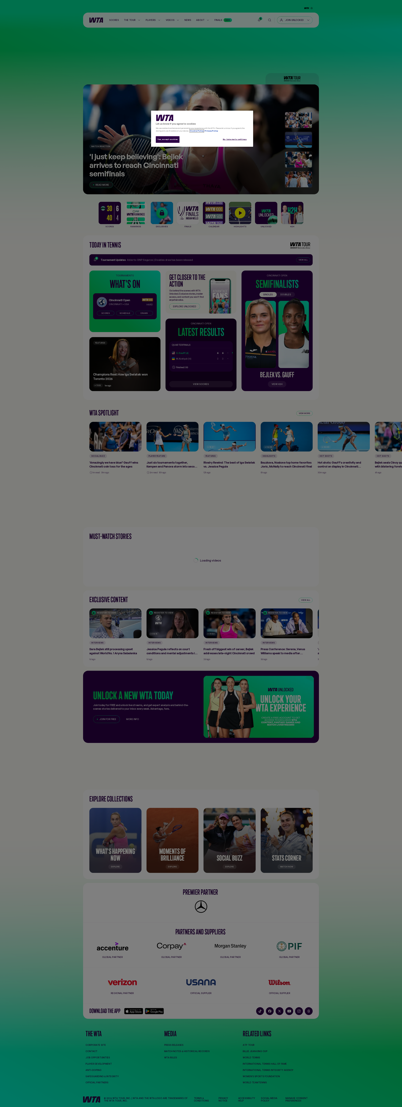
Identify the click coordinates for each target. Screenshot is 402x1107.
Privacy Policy (211, 131)
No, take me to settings (235, 139)
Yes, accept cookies (168, 139)
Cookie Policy (197, 131)
